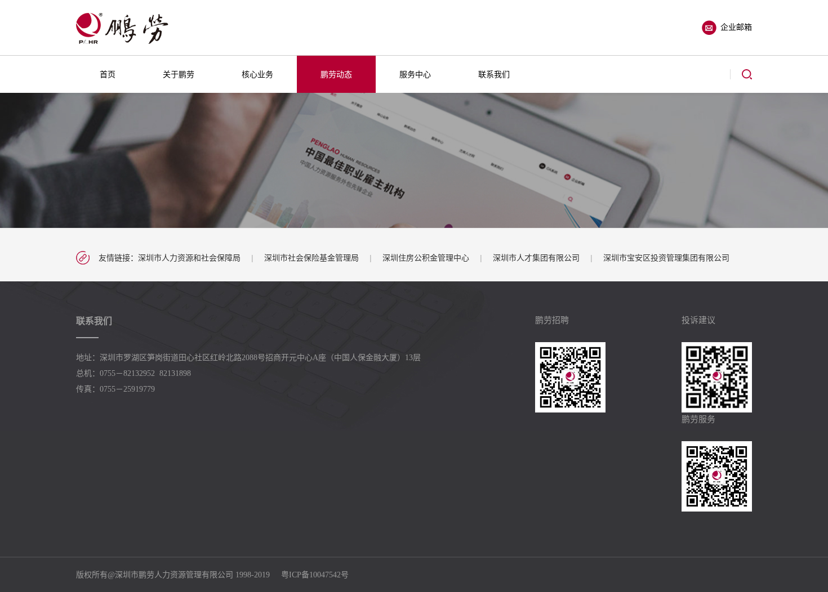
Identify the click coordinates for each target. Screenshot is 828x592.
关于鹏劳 (178, 74)
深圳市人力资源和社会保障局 (189, 257)
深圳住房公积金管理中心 (425, 257)
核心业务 (257, 74)
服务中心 (415, 74)
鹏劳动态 (336, 74)
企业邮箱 (736, 27)
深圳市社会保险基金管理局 (311, 257)
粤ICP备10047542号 (315, 575)
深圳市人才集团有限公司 (536, 257)
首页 (107, 74)
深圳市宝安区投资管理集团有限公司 (666, 257)
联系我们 (494, 74)
